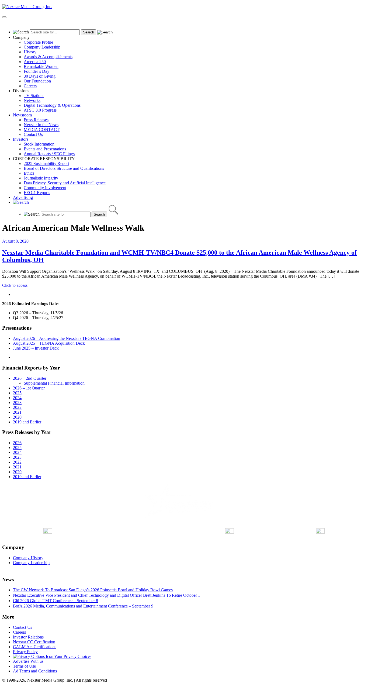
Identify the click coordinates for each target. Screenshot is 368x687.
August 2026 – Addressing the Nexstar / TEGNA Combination (66, 338)
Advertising (23, 197)
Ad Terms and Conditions (35, 671)
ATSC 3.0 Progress (40, 110)
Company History (28, 557)
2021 (17, 412)
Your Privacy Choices (72, 656)
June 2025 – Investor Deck (36, 348)
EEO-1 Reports (37, 192)
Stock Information (39, 144)
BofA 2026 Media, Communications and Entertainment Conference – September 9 (83, 606)
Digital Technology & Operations (52, 105)
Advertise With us (28, 661)
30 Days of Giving (39, 76)
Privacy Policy (25, 651)
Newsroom (22, 115)
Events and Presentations (45, 149)
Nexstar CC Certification (34, 642)
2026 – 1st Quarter (29, 388)
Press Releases (36, 120)
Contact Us (33, 134)
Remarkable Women (41, 66)
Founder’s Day (36, 71)
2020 (17, 417)
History (30, 52)
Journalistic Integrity (41, 178)
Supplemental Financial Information (54, 383)
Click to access (14, 285)
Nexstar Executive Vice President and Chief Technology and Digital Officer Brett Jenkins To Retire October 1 (106, 595)
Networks (32, 100)
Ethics (29, 173)
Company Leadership (42, 47)
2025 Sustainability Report (46, 163)
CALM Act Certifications (34, 646)
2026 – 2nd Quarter (29, 378)
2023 (17, 402)
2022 (17, 407)
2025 (17, 393)
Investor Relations (28, 637)
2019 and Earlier (27, 422)
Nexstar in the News (41, 124)
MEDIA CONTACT (42, 129)
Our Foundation (37, 81)
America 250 (35, 61)
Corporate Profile (38, 42)
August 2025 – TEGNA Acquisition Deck (49, 343)
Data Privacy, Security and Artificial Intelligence (65, 183)
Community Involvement (45, 187)
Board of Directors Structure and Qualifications (64, 168)
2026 (17, 442)
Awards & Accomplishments (48, 56)
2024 (17, 397)
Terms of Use (24, 666)
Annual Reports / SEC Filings (49, 153)
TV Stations (34, 95)
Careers (30, 86)
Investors (20, 139)
